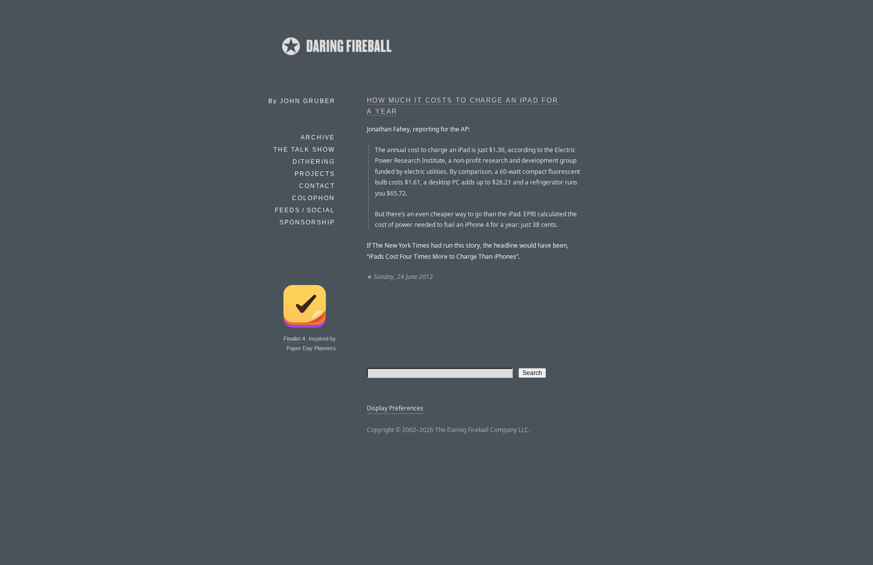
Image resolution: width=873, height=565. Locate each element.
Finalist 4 (294, 339)
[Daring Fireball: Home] (336, 58)
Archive (318, 137)
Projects (315, 173)
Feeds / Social (305, 210)
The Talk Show (304, 149)
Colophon (313, 198)
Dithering (314, 161)
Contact (317, 186)
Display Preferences (395, 408)
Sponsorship (307, 222)
